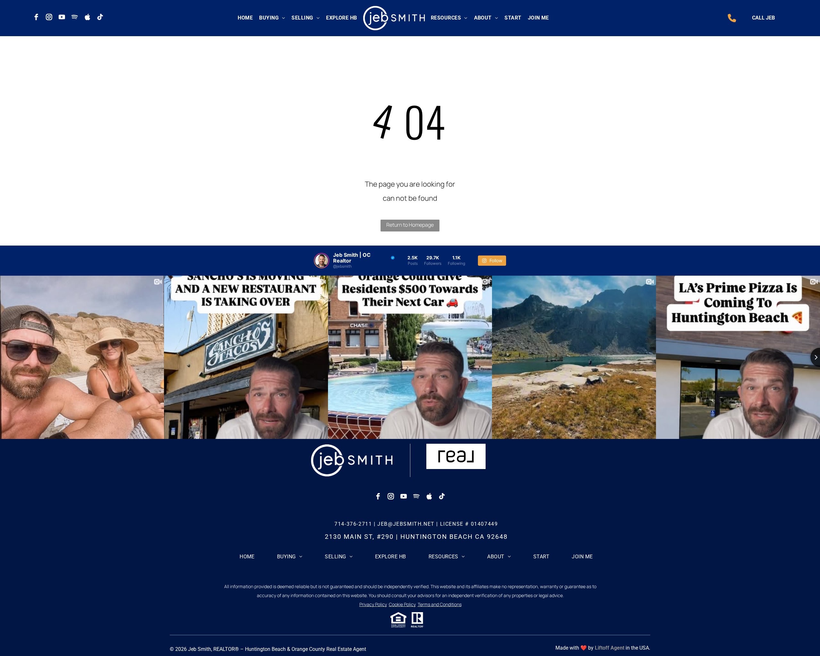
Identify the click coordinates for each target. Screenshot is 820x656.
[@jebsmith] (321, 260)
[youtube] (61, 17)
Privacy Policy (373, 604)
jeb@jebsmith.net (406, 524)
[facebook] (36, 17)
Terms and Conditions (440, 604)
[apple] (87, 17)
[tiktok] (100, 17)
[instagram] (49, 17)
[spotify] (74, 17)
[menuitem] (245, 17)
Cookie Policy (402, 604)
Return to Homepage (410, 224)
